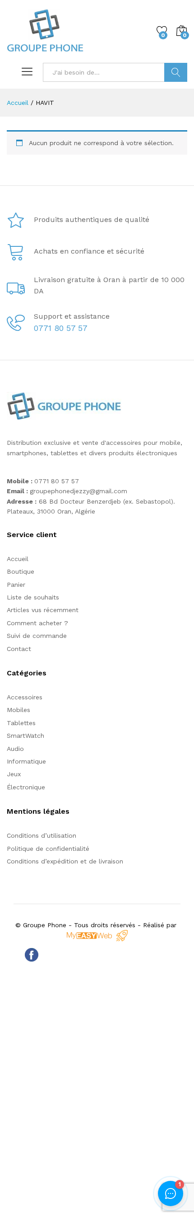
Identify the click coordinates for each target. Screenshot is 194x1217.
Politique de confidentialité (48, 848)
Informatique (26, 761)
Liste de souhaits (33, 597)
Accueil (17, 558)
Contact (19, 648)
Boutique (20, 571)
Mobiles (18, 709)
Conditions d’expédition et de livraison (65, 861)
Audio (15, 748)
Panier (16, 584)
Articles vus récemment (43, 609)
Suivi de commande (37, 635)
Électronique (26, 787)
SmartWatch (25, 735)
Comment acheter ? (37, 623)
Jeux (14, 774)
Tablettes (21, 722)
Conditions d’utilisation (41, 835)
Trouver (175, 72)
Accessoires (24, 697)
